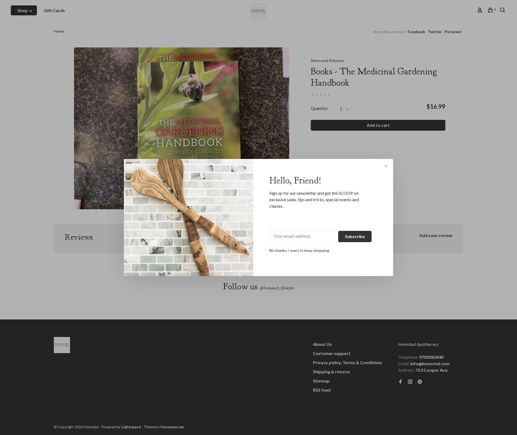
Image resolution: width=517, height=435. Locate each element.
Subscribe (355, 236)
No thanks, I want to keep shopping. (299, 250)
